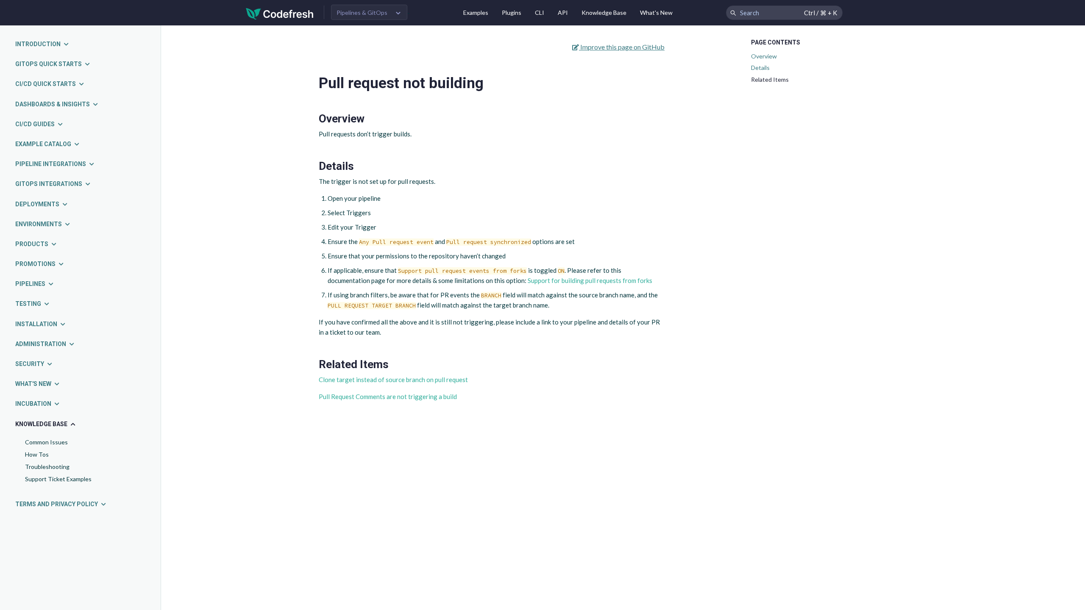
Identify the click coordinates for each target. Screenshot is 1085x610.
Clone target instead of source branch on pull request (393, 379)
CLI (539, 12)
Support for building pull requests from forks (590, 280)
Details (760, 67)
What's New (656, 12)
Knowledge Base (603, 12)
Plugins (511, 12)
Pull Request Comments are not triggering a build (388, 396)
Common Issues (46, 442)
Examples (475, 12)
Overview (764, 56)
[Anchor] (370, 118)
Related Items (770, 79)
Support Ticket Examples (58, 478)
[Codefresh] (280, 13)
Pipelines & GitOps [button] (362, 12)
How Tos (37, 454)
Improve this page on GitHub (622, 47)
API (563, 12)
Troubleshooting (47, 466)
